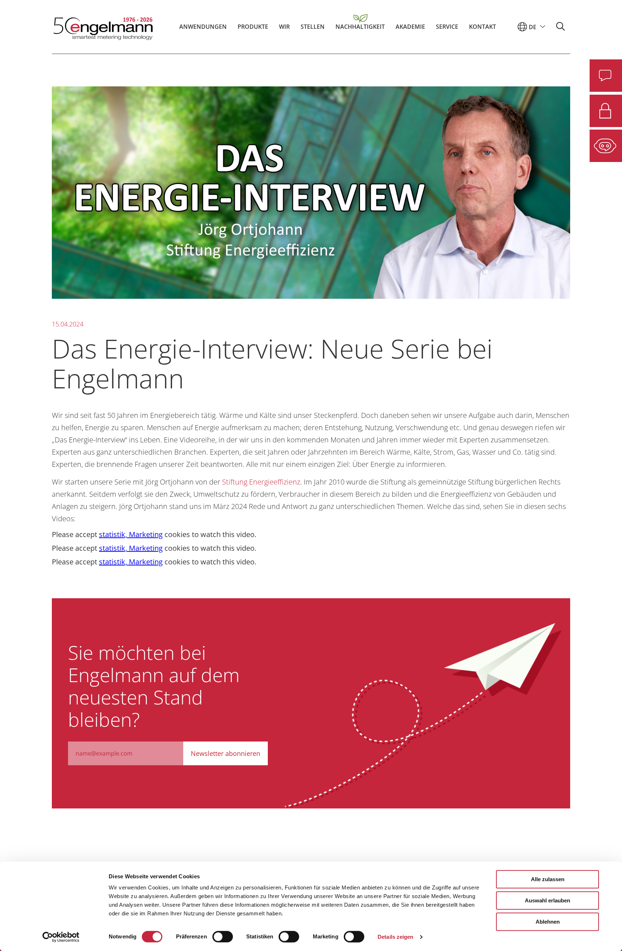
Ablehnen (548, 922)
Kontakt (482, 27)
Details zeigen (395, 937)
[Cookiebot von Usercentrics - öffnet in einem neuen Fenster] (61, 937)
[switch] (222, 936)
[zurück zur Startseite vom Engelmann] (102, 27)
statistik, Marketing (131, 534)
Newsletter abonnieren (225, 753)
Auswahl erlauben (547, 900)
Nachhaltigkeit (360, 27)
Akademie (410, 27)
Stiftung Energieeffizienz (261, 482)
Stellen (313, 27)
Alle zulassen (547, 879)
